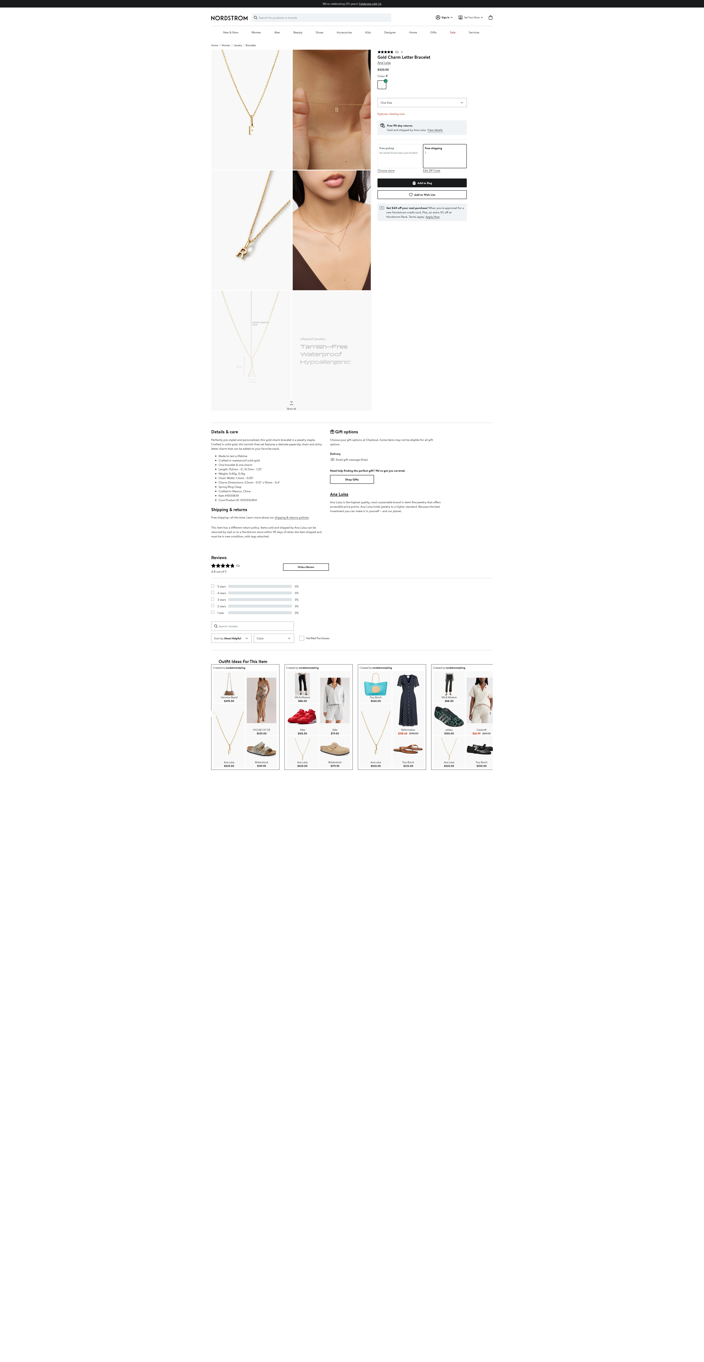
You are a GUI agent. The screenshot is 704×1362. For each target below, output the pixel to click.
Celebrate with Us (370, 4)
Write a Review (306, 567)
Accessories (344, 32)
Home (413, 32)
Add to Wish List (424, 195)
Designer (390, 32)
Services (474, 32)
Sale (452, 32)
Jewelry (238, 45)
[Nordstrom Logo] (229, 18)
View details (435, 130)
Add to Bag (424, 183)
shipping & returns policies (292, 517)
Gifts (433, 32)
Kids (368, 32)
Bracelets (251, 45)
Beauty (298, 32)
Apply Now (433, 217)
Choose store (386, 170)
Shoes (319, 32)
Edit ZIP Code (431, 170)
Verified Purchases (317, 638)
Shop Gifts (352, 479)
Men (277, 32)
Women (256, 32)
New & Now (230, 32)
